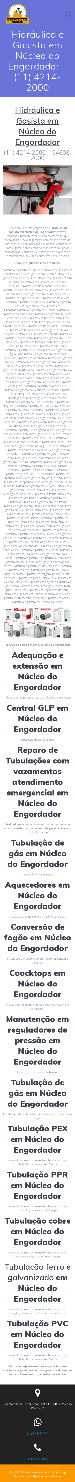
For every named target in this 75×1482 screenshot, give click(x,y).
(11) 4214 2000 (37, 1458)
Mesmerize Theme (50, 1476)
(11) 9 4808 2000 (37, 1433)
